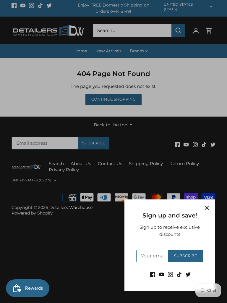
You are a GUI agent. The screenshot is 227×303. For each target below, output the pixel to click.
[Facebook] (152, 274)
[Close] (206, 207)
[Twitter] (188, 274)
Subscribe (185, 256)
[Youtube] (161, 274)
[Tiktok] (179, 274)
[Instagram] (170, 274)
